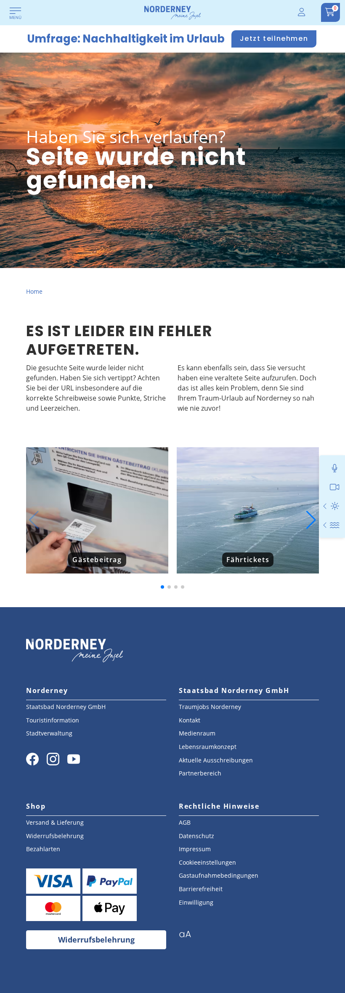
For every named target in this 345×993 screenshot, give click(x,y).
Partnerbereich (200, 773)
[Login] (302, 12)
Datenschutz (196, 836)
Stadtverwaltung (49, 733)
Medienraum (197, 733)
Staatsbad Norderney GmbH (66, 707)
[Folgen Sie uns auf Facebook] (32, 759)
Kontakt (189, 720)
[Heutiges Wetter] (325, 505)
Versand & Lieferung (55, 822)
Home (34, 291)
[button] (34, 520)
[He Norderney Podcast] (335, 468)
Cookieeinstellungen (207, 862)
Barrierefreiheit (201, 889)
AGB (185, 822)
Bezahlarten (43, 849)
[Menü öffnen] (15, 14)
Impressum (195, 849)
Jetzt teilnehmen (274, 38)
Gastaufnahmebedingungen (218, 875)
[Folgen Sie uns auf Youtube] (73, 759)
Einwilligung (196, 902)
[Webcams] (335, 487)
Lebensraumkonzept (207, 747)
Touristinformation (52, 720)
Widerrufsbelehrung (55, 836)
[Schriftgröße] (188, 936)
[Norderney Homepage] (172, 12)
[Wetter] (335, 505)
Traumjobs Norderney (210, 707)
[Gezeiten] (335, 524)
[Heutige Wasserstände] (325, 524)
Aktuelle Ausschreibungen (216, 760)
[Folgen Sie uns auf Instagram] (53, 759)
